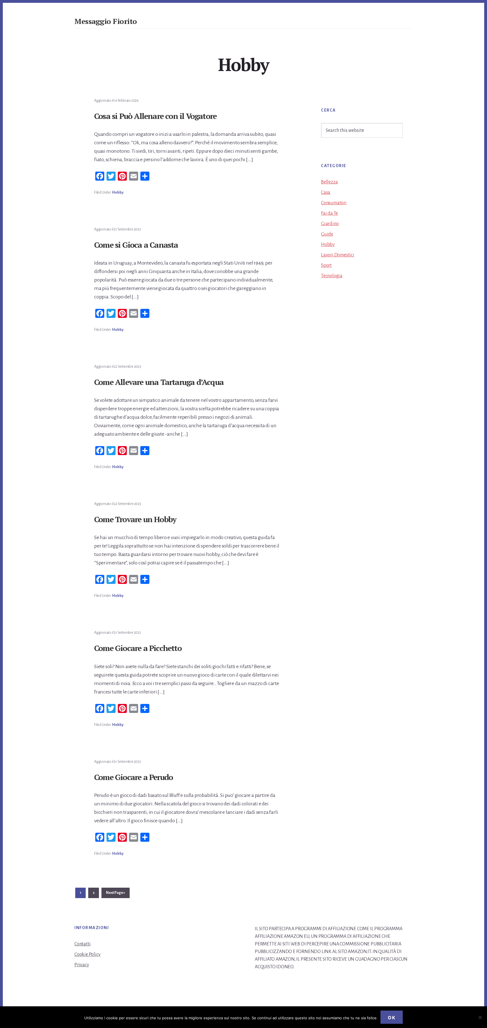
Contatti (82, 944)
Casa (325, 192)
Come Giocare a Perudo (133, 777)
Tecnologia (331, 275)
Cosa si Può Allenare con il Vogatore (155, 116)
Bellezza (329, 182)
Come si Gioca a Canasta (136, 245)
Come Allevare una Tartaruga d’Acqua (158, 382)
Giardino (329, 223)
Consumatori (334, 202)
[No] (480, 1017)
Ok (391, 1017)
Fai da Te (329, 213)
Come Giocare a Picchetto (137, 648)
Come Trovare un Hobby (135, 519)
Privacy (81, 964)
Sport (326, 265)
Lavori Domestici (337, 255)
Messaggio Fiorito (105, 21)
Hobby (117, 192)
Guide (327, 234)
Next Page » (115, 894)
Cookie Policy (87, 954)
